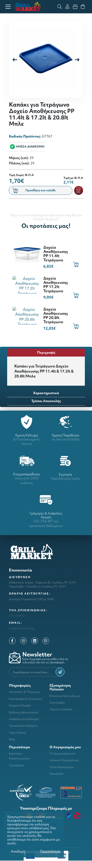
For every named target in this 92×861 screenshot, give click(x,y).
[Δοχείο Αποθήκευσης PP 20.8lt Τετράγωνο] (27, 315)
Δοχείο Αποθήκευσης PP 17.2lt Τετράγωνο (55, 285)
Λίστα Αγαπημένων (62, 767)
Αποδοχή (18, 851)
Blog (12, 739)
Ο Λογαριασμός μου (62, 753)
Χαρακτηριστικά (46, 393)
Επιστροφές (57, 702)
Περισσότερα (50, 851)
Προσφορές (16, 765)
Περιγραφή (46, 352)
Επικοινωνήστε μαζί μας (65, 696)
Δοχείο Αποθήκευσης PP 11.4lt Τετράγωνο (55, 254)
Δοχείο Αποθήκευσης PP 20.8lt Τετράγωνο (55, 315)
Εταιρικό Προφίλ (20, 705)
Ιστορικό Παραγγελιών (64, 760)
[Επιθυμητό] (78, 190)
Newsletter (57, 774)
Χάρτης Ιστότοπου (61, 709)
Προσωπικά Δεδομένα (23, 726)
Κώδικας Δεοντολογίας (23, 712)
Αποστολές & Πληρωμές (24, 692)
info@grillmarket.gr (22, 628)
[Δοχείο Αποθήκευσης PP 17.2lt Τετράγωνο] (27, 284)
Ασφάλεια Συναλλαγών (24, 719)
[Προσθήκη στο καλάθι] (76, 264)
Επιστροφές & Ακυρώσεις (25, 699)
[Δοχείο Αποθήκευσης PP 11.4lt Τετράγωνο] (27, 253)
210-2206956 (17, 615)
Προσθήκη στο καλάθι (40, 190)
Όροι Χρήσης (17, 732)
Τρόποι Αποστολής (46, 401)
